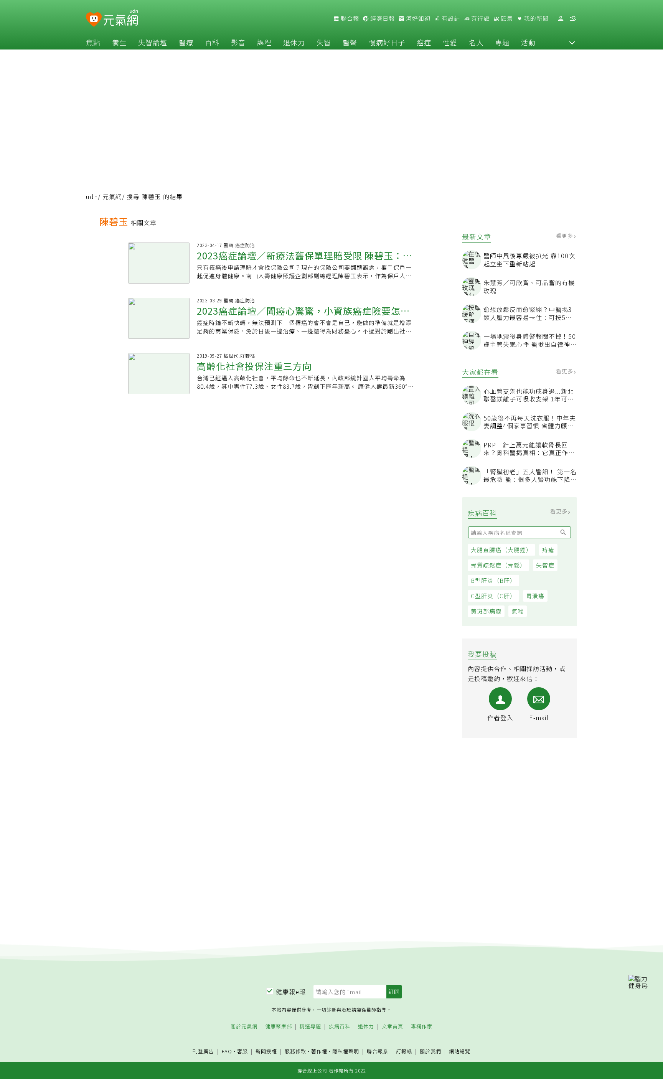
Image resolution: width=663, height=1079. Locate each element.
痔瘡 (548, 550)
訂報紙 (404, 1051)
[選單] (572, 18)
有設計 (450, 18)
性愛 (450, 42)
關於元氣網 (244, 1027)
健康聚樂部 (278, 1027)
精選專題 (310, 1027)
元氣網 (112, 196)
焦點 (93, 42)
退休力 (294, 42)
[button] (572, 42)
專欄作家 (421, 1027)
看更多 (565, 236)
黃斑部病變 (486, 611)
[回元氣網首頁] (121, 18)
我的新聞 (536, 18)
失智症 (545, 565)
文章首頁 (392, 1027)
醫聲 (350, 42)
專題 (502, 42)
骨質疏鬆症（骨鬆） (498, 565)
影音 (238, 42)
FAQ (227, 1051)
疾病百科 (339, 1027)
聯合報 (349, 18)
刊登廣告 (203, 1051)
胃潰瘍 (535, 596)
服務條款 (295, 1051)
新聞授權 (266, 1051)
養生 (119, 42)
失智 (324, 42)
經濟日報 (382, 18)
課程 (264, 42)
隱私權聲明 (345, 1051)
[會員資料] (560, 18)
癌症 (424, 42)
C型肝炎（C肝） (493, 596)
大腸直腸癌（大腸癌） (501, 550)
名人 (476, 42)
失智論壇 (152, 42)
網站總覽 (459, 1051)
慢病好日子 (387, 42)
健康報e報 (291, 991)
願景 (506, 18)
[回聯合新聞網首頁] (94, 19)
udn (92, 196)
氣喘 (517, 611)
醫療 (186, 42)
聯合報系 (377, 1051)
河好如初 (417, 18)
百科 (212, 42)
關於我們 (430, 1051)
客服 (242, 1051)
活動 (528, 42)
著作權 (319, 1051)
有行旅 (480, 18)
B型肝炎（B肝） (493, 580)
